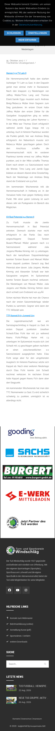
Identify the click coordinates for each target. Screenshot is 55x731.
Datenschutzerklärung (30, 25)
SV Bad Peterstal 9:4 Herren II (20, 217)
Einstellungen (37, 33)
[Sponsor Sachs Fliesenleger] (28, 453)
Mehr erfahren (27, 40)
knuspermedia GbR (37, 726)
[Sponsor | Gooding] (28, 433)
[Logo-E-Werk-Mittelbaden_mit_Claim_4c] (28, 496)
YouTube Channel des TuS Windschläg (17, 590)
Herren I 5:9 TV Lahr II (16, 73)
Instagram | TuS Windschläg (26, 590)
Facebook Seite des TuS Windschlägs (9, 590)
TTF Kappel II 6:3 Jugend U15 (20, 315)
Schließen (14, 33)
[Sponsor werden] (28, 522)
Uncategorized (26, 63)
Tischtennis (12, 63)
